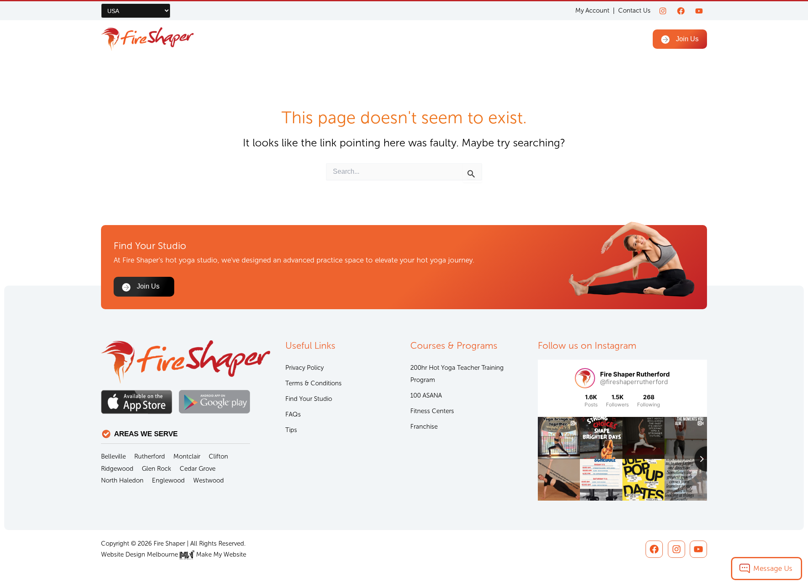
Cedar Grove (197, 468)
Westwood (208, 480)
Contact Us (634, 10)
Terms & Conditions (313, 383)
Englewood (168, 480)
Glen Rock (156, 468)
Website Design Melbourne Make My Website (173, 554)
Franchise (424, 426)
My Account (592, 11)
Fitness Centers (432, 411)
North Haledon (122, 480)
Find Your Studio (308, 399)
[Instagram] (663, 11)
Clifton (218, 456)
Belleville (113, 456)
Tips (291, 430)
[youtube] (699, 11)
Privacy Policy (304, 367)
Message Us (772, 568)
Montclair (186, 456)
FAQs (293, 414)
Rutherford (149, 456)
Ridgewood (117, 468)
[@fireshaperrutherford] (585, 378)
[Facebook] (681, 11)
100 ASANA (426, 395)
